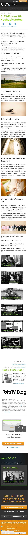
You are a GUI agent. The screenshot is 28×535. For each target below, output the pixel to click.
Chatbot (4, 530)
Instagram (10, 26)
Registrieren (23, 1)
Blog (9, 13)
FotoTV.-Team (7, 412)
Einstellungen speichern (20, 533)
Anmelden (15, 1)
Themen (3, 9)
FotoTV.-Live (15, 9)
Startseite (3, 13)
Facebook (3, 26)
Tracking (4, 526)
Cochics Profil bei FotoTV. (18, 383)
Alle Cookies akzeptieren (7, 532)
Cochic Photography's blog (19, 364)
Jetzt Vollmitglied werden (13, 443)
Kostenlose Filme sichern (14, 517)
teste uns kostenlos (14, 447)
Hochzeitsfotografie (21, 367)
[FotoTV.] (5, 4)
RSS (15, 26)
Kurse (8, 9)
